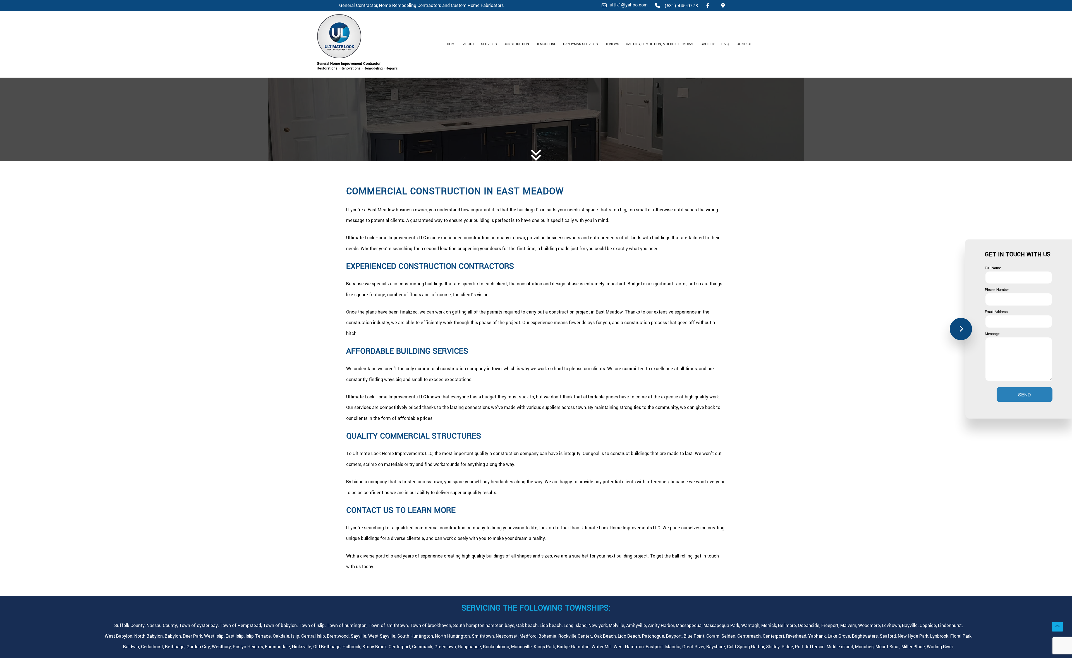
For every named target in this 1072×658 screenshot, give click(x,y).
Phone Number (997, 289)
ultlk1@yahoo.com (629, 5)
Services (489, 44)
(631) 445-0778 (680, 6)
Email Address (996, 311)
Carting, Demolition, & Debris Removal (660, 44)
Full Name (993, 267)
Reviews (612, 44)
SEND (1024, 394)
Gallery (708, 44)
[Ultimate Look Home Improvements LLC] (368, 36)
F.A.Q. (725, 44)
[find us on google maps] (723, 5)
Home (451, 44)
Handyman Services (580, 44)
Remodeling (546, 44)
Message (992, 333)
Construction (516, 44)
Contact (744, 44)
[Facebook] (707, 5)
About (468, 44)
